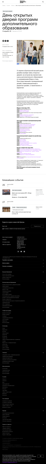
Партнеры (4, 390)
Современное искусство (7, 287)
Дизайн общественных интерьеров (27, 124)
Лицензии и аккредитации (8, 385)
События (12, 5)
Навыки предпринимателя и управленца (11, 339)
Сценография (23, 133)
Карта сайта (5, 449)
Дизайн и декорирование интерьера (10, 297)
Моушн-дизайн (23, 140)
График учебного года (7, 405)
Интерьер (4, 336)
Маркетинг (4, 329)
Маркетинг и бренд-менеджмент (27, 154)
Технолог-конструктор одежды (9, 359)
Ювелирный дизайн (6, 291)
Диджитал (4, 334)
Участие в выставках (6, 419)
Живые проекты (5, 416)
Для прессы (5, 387)
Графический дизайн (24, 144)
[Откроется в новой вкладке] (18, 251)
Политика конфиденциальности (9, 440)
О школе (8, 5)
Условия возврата (6, 443)
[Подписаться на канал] (3, 41)
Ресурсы (4, 388)
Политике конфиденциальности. (9, 462)
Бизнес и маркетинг (6, 277)
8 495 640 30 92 (20, 237)
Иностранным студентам (8, 404)
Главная (3, 5)
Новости (4, 379)
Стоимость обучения (7, 402)
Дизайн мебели (23, 131)
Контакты (4, 395)
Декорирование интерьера (26, 126)
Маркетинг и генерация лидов (9, 342)
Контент (4, 331)
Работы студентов (6, 244)
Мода (3, 328)
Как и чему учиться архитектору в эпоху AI (21, 212)
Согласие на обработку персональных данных (12, 438)
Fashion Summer (6, 433)
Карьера (4, 410)
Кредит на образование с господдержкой (11, 445)
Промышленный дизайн (25, 130)
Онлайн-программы (6, 310)
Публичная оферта (6, 441)
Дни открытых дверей (7, 11)
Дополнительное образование (9, 282)
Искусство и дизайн (6, 274)
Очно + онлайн (5, 347)
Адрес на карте (20, 240)
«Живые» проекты (6, 428)
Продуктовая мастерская (25, 153)
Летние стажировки (6, 421)
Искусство (4, 344)
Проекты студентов (6, 424)
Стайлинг (4, 316)
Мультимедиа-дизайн (24, 141)
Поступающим (5, 398)
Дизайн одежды (5, 314)
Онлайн (13, 207)
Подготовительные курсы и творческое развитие (13, 300)
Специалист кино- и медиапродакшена (11, 354)
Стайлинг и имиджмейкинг (26, 116)
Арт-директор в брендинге (26, 145)
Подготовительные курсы (8, 275)
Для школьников (6, 366)
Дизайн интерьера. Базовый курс (27, 125)
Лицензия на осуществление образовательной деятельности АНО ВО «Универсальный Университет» (21, 447)
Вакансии (4, 393)
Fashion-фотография (24, 111)
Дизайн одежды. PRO (24, 110)
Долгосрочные (5, 371)
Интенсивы (4, 368)
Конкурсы (4, 417)
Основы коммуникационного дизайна (28, 143)
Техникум (4, 352)
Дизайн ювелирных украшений (26, 114)
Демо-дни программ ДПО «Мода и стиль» (21, 193)
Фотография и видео (7, 294)
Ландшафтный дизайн (7, 305)
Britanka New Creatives (7, 431)
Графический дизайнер (7, 356)
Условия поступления (7, 400)
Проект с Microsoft (6, 434)
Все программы (5, 307)
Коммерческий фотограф (8, 361)
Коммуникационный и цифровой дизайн (11, 284)
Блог (3, 382)
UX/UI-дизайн (23, 139)
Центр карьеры (5, 414)
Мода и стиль (5, 289)
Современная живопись (7, 317)
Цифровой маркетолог (7, 358)
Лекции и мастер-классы (21, 207)
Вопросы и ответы (6, 407)
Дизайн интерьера (6, 312)
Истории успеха (6, 242)
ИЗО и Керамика (6, 304)
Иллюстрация (5, 286)
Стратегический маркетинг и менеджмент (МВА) (30, 150)
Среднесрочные (6, 302)
